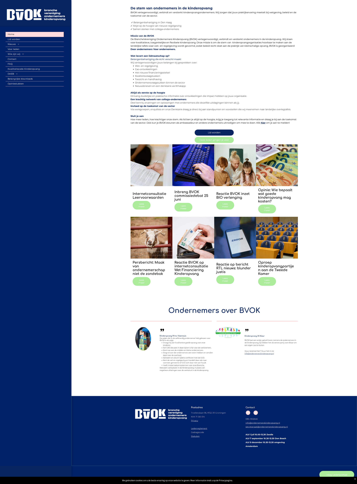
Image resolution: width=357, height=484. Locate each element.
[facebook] (248, 413)
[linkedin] (256, 413)
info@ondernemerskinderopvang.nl (259, 353)
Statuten (195, 436)
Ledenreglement (199, 428)
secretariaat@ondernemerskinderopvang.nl (267, 426)
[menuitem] (35, 34)
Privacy (194, 420)
